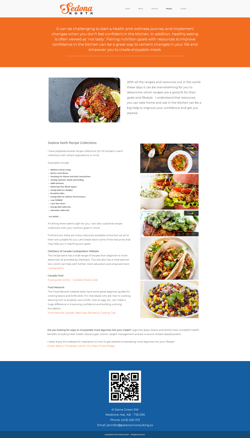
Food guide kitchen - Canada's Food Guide (73, 280)
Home (127, 9)
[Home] (76, 8)
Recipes (169, 9)
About (140, 9)
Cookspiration (56, 268)
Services (154, 9)
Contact (183, 9)
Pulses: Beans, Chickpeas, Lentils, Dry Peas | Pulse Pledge (81, 346)
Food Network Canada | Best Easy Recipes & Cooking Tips (82, 312)
